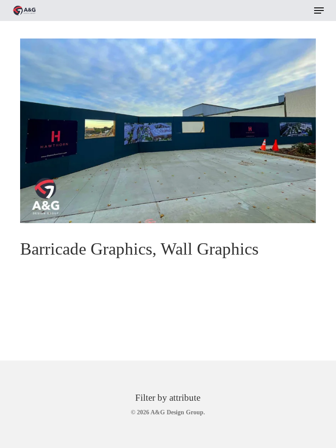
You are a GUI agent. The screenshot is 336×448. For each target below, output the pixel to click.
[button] (319, 10)
